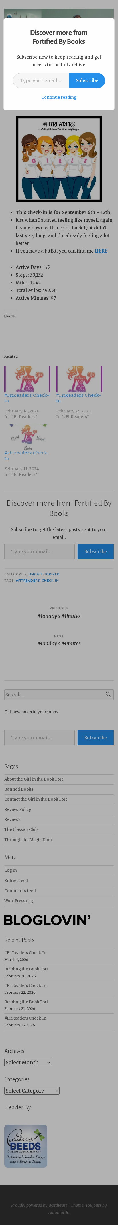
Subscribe (87, 80)
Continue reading (59, 97)
